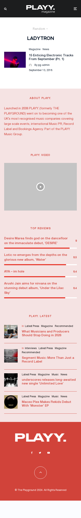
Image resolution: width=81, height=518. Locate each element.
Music (55, 374)
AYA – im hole (14, 271)
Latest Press (32, 326)
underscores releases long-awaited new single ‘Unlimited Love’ (49, 381)
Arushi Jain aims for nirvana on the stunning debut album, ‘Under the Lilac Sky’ (34, 288)
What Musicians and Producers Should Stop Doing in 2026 (45, 333)
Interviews (31, 348)
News (46, 49)
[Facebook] (32, 452)
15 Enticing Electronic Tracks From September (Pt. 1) (51, 57)
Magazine (34, 49)
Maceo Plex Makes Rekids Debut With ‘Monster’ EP (46, 404)
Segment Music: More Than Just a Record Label (48, 360)
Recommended (64, 326)
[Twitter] (40, 452)
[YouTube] (48, 452)
